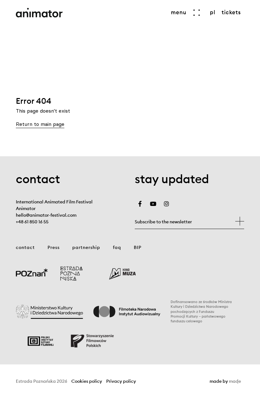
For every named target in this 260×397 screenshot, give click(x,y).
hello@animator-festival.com (46, 215)
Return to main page (40, 124)
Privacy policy (121, 381)
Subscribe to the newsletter (163, 222)
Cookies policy (86, 381)
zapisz (239, 221)
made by (225, 381)
